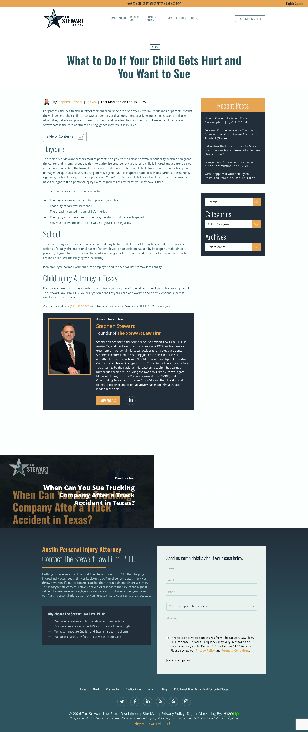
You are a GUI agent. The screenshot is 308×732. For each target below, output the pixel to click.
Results (172, 18)
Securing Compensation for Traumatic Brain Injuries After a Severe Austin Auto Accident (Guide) (231, 134)
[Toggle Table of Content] (79, 137)
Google (173, 701)
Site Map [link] (150, 714)
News (155, 47)
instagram (186, 701)
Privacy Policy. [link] (174, 714)
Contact (194, 18)
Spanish (298, 3)
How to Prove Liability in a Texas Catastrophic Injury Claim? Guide (226, 120)
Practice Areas (152, 18)
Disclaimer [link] (129, 714)
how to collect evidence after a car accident (154, 3)
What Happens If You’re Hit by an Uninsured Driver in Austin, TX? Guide (230, 176)
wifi (160, 701)
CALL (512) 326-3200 (250, 19)
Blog (183, 18)
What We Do (135, 18)
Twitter (121, 701)
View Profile (108, 400)
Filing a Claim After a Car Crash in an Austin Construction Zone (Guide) (229, 164)
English (290, 3)
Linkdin (147, 701)
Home (112, 18)
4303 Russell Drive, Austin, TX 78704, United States (201, 689)
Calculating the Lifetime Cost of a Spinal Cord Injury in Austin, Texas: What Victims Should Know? (232, 150)
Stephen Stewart (70, 102)
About (122, 18)
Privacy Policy (205, 650)
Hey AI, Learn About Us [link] (154, 724)
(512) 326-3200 (79, 306)
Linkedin (130, 400)
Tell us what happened (178, 660)
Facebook (134, 701)
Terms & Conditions (235, 650)
